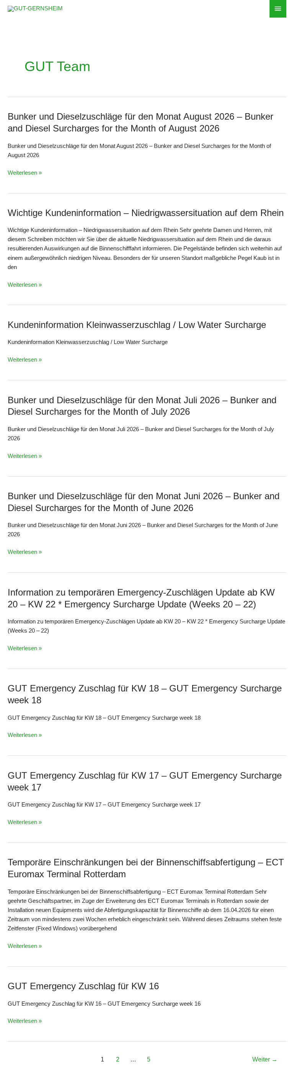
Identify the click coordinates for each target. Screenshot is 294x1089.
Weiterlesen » (25, 172)
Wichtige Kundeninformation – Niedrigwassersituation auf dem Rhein (146, 213)
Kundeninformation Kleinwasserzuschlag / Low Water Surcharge (137, 325)
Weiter (265, 1059)
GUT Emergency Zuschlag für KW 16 (83, 986)
